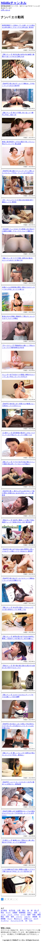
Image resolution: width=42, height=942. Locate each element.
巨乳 (7, 916)
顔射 (35, 912)
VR (26, 920)
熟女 (2, 912)
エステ (36, 918)
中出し (29, 912)
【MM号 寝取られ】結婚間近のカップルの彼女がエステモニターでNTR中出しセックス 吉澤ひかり (18, 813)
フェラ (9, 914)
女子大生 (12, 910)
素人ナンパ (18, 918)
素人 (23, 910)
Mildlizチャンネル (13, 3)
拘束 (34, 914)
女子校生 (4, 910)
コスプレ (27, 916)
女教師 (15, 912)
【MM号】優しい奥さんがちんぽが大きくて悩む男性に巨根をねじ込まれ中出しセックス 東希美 (18, 493)
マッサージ (5, 920)
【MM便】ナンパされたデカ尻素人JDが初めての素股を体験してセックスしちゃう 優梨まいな (18, 231)
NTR (30, 920)
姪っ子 (36, 910)
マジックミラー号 (17, 920)
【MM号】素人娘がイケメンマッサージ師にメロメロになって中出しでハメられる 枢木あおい (18, 173)
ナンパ (9, 918)
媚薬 (39, 914)
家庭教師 (22, 912)
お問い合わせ (5, 10)
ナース (8, 912)
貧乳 (12, 916)
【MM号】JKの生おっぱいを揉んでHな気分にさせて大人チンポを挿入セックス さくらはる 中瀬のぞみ (18, 726)
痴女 (2, 916)
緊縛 (28, 914)
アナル (16, 914)
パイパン (19, 916)
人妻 (18, 910)
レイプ (23, 914)
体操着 (34, 916)
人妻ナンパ (28, 918)
